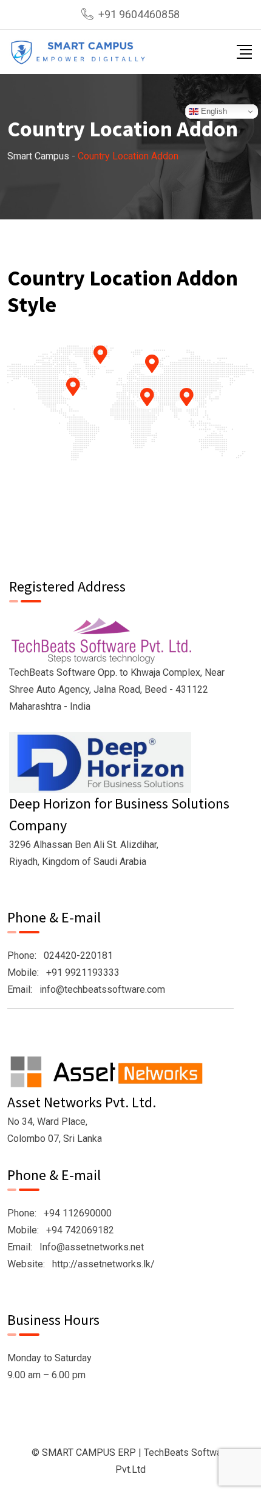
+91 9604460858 (139, 14)
